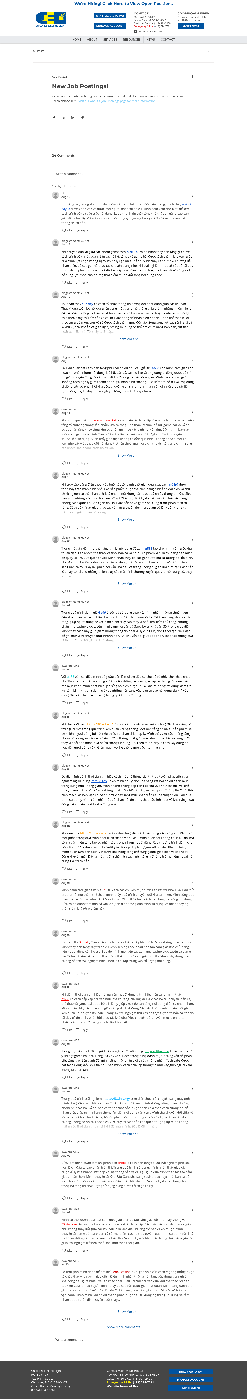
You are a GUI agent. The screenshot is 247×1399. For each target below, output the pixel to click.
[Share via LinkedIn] (73, 117)
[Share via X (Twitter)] (63, 117)
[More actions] (192, 76)
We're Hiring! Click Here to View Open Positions (123, 3)
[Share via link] (82, 117)
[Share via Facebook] (54, 117)
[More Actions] (192, 195)
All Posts (38, 51)
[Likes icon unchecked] (63, 230)
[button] (209, 50)
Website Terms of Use (122, 1386)
